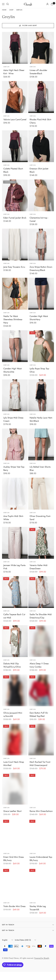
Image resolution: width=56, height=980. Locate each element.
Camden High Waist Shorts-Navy (39, 318)
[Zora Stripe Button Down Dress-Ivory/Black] (41, 244)
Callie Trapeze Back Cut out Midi (14, 616)
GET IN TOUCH (8, 925)
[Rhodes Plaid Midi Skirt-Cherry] (41, 97)
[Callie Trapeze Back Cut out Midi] (15, 592)
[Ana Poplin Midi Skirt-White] (15, 493)
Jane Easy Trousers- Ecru (14, 266)
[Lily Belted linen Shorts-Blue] (41, 444)
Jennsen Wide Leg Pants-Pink (14, 567)
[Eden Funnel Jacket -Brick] (15, 195)
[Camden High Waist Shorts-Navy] (41, 294)
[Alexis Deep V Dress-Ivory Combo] (41, 641)
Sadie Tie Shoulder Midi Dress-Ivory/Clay (41, 616)
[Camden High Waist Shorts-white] (15, 346)
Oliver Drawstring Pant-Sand (40, 518)
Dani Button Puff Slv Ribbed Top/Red (39, 714)
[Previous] (4, 48)
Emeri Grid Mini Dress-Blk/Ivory (13, 858)
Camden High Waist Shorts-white (12, 370)
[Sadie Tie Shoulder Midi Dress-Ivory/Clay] (41, 592)
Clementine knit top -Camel (39, 219)
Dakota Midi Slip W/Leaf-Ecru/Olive (12, 665)
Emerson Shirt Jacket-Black (39, 170)
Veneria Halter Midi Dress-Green (38, 567)
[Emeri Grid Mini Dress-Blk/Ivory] (15, 834)
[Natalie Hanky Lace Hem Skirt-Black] (41, 395)
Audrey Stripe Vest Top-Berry (14, 468)
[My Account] (47, 4)
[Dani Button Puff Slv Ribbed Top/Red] (41, 690)
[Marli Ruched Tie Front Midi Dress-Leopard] (41, 739)
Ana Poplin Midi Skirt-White (13, 518)
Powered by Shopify (41, 958)
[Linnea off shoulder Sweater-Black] (41, 48)
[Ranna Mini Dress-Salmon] (41, 789)
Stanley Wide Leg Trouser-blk (38, 908)
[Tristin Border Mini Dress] (15, 884)
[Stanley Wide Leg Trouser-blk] (41, 884)
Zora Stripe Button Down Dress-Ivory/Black (41, 268)
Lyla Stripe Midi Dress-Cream (13, 419)
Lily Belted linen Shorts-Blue (40, 468)
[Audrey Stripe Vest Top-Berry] (15, 444)
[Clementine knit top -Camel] (41, 195)
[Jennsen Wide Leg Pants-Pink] (15, 543)
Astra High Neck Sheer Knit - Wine (13, 72)
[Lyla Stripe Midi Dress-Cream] (15, 395)
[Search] (7, 4)
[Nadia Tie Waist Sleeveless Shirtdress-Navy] (15, 294)
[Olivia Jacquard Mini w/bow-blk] (15, 690)
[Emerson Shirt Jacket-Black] (41, 146)
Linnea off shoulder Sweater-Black (38, 72)
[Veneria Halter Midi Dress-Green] (41, 543)
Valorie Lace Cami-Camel (14, 119)
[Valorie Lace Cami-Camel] (15, 97)
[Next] (26, 48)
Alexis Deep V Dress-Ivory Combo (39, 665)
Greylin (19, 10)
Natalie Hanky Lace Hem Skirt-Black (41, 419)
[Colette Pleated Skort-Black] (15, 146)
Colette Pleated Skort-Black (13, 170)
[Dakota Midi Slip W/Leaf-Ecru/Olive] (15, 641)
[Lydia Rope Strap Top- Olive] (41, 346)
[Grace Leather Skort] (15, 789)
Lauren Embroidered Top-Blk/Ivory (41, 858)
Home (4, 10)
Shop (11, 10)
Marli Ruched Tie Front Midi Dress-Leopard (40, 763)
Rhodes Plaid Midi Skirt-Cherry (40, 121)
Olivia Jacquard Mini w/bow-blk (12, 714)
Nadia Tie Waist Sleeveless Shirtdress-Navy (12, 319)
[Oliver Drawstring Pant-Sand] (41, 493)
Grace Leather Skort (12, 811)
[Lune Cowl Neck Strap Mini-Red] (15, 739)
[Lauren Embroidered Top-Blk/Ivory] (41, 834)
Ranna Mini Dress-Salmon (41, 811)
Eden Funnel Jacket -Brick (14, 217)
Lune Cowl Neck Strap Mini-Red (13, 763)
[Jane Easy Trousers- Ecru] (15, 244)
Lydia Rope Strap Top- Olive (39, 370)
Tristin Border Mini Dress (14, 906)
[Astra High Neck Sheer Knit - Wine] (15, 48)
